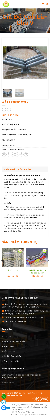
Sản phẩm (14, 28)
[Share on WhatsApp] (4, 154)
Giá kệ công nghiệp (25, 28)
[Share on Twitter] (13, 154)
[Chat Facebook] (3, 407)
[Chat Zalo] (3, 402)
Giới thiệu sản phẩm (17, 169)
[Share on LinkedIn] (26, 154)
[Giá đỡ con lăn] (13, 260)
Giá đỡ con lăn (13, 270)
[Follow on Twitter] (42, 399)
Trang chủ (5, 28)
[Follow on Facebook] (33, 399)
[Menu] (43, 4)
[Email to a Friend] (17, 154)
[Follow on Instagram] (37, 399)
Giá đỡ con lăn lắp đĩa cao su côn (37, 271)
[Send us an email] (46, 399)
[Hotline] (3, 396)
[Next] (43, 63)
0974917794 (10, 317)
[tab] (25, 169)
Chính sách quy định (18, 414)
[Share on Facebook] (8, 154)
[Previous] (7, 63)
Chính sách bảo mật (38, 414)
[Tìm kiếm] (47, 4)
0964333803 (37, 317)
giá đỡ (39, 215)
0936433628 (23, 317)
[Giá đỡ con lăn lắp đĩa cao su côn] (37, 260)
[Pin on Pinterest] (22, 154)
